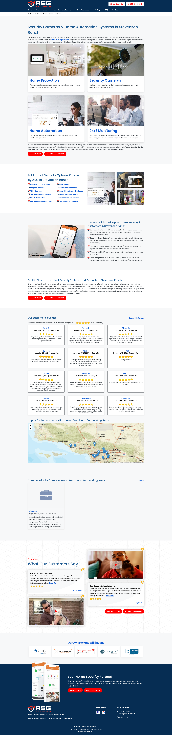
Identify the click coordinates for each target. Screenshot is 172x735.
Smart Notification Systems (40, 194)
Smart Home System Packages (71, 191)
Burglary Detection (37, 188)
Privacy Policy (85, 726)
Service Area (42, 14)
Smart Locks (64, 184)
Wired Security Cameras (68, 201)
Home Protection (44, 80)
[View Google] (104, 712)
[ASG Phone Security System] (56, 611)
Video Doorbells (36, 191)
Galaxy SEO (89, 731)
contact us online (109, 684)
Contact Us (117, 4)
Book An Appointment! (55, 154)
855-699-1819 (136, 4)
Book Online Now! (93, 690)
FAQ (106, 10)
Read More (53, 583)
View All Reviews (113, 611)
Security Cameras (42, 10)
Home (30, 10)
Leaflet (112, 462)
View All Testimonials (133, 611)
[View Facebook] (98, 712)
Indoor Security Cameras (68, 194)
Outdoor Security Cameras (69, 198)
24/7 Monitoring (103, 130)
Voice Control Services (68, 188)
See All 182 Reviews (136, 318)
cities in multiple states (60, 40)
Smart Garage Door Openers (41, 201)
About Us (115, 10)
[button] (94, 444)
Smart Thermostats (37, 198)
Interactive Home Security (62, 10)
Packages (98, 10)
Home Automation (83, 10)
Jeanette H (34, 511)
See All (141, 481)
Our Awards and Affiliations (86, 642)
